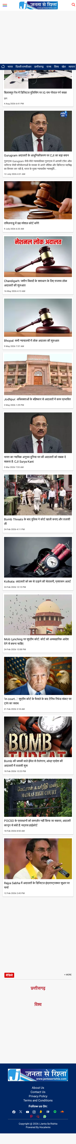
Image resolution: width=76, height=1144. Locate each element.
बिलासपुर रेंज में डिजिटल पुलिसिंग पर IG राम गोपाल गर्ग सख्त (35, 92)
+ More (68, 974)
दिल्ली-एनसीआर (23, 66)
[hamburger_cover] (5, 4)
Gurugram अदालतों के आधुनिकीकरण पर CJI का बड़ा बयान (36, 155)
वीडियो (9, 975)
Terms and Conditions (38, 1100)
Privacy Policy (38, 1096)
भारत (10, 66)
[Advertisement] (38, 37)
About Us (38, 1087)
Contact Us (38, 1092)
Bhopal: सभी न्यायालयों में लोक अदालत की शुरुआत (31, 340)
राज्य (48, 66)
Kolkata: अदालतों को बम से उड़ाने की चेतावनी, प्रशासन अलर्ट (37, 581)
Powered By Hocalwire (38, 1127)
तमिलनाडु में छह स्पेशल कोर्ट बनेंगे (21, 223)
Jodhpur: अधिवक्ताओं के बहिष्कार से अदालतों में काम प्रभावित (37, 399)
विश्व (56, 66)
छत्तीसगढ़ (39, 66)
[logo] (38, 5)
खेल (64, 66)
